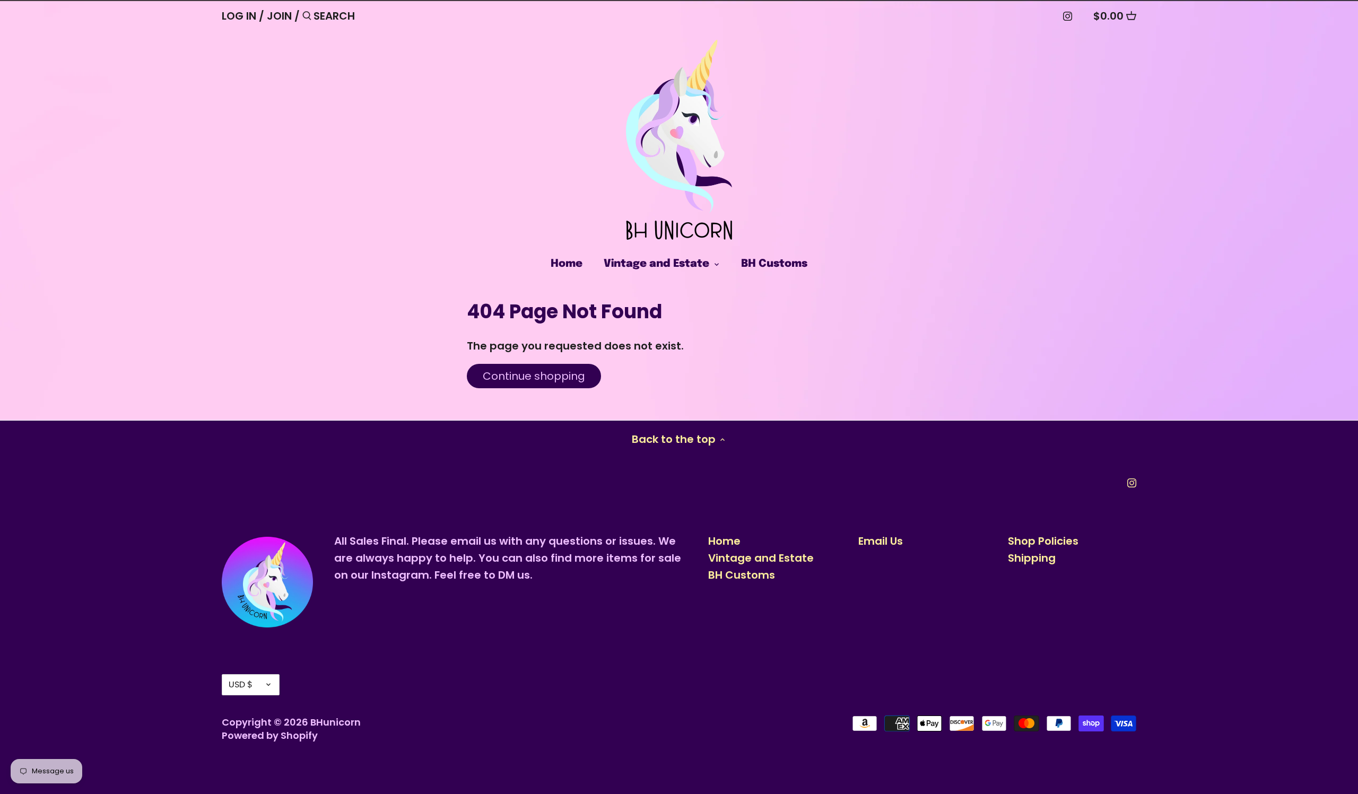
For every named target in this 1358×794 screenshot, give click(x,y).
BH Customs (741, 575)
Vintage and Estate (761, 558)
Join (279, 15)
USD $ (241, 684)
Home (724, 541)
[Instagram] (1067, 15)
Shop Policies (1043, 541)
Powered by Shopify (270, 735)
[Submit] (306, 17)
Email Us (880, 541)
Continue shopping (534, 376)
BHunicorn (335, 722)
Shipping (1032, 558)
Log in (239, 15)
